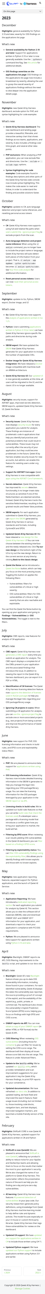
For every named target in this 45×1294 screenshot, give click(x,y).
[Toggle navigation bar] (4, 3)
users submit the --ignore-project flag (23, 232)
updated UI (38, 375)
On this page (9, 11)
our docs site (21, 1091)
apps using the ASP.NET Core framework (24, 478)
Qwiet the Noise (13, 568)
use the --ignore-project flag (26, 714)
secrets (24, 487)
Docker (39, 363)
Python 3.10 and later (20, 943)
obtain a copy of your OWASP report (22, 1026)
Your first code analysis (19, 269)
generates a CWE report (16, 654)
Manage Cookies (22, 1288)
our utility (22, 1066)
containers (10, 1045)
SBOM (8, 348)
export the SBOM (17, 518)
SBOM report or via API (16, 801)
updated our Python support (19, 1250)
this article (32, 62)
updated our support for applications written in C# (24, 1238)
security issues (24, 424)
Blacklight (34, 976)
